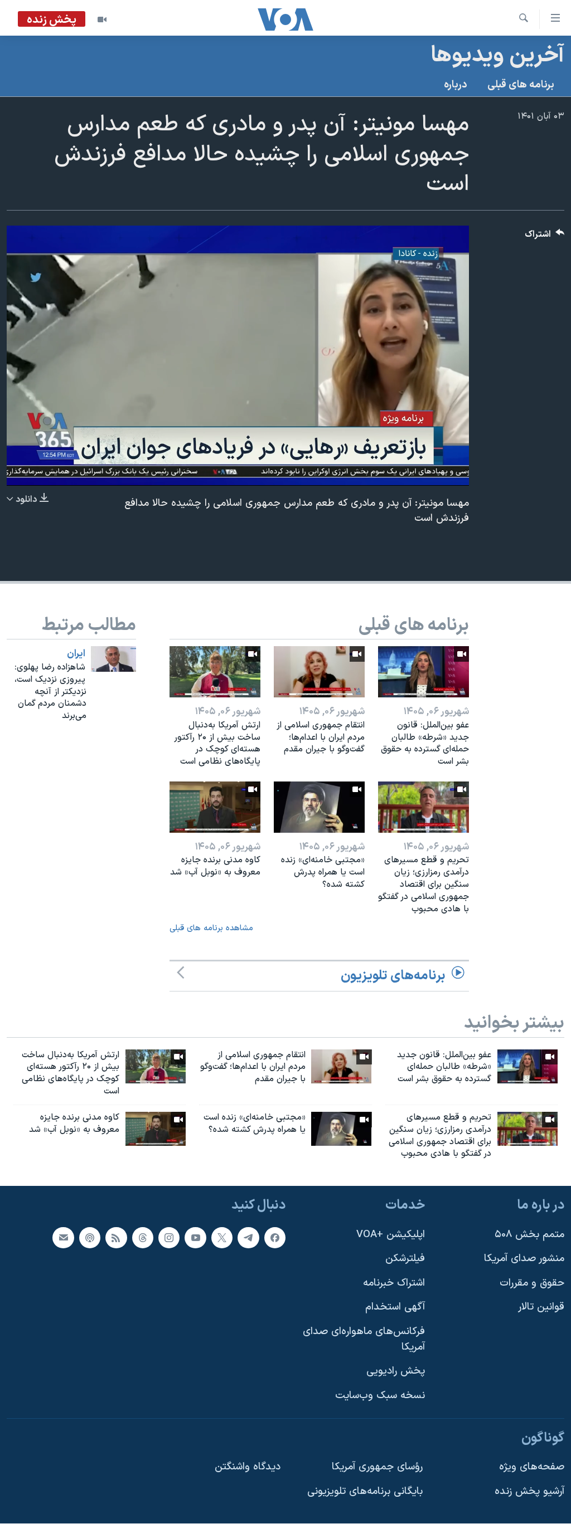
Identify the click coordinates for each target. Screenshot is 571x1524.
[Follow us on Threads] (142, 1237)
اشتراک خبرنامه (394, 1283)
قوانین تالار (541, 1307)
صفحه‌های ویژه (531, 1466)
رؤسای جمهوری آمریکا (377, 1466)
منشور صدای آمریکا (524, 1258)
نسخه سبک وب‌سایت (380, 1395)
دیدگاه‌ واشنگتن (247, 1466)
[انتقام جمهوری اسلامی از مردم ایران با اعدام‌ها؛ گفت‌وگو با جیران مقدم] (319, 671)
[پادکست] (89, 1237)
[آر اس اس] (116, 1237)
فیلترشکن (405, 1258)
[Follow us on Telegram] (248, 1237)
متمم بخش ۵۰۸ (529, 1234)
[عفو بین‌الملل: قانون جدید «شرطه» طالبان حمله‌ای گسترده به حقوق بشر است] (423, 671)
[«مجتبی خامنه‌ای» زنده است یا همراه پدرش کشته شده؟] (319, 807)
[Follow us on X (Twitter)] (222, 1237)
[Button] (545, 237)
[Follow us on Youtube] (195, 1237)
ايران (76, 654)
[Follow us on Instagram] (169, 1237)
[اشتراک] (63, 1237)
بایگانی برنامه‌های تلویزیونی (365, 1491)
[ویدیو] (102, 19)
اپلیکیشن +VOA (390, 1234)
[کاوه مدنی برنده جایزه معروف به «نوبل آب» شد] (215, 807)
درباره (455, 84)
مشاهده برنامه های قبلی (211, 928)
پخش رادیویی (395, 1371)
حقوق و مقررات (532, 1283)
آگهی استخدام (395, 1307)
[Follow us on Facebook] (275, 1237)
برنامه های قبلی (520, 84)
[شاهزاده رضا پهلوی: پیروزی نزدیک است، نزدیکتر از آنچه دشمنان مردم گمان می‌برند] (113, 659)
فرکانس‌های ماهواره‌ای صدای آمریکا (364, 1339)
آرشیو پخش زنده (529, 1491)
